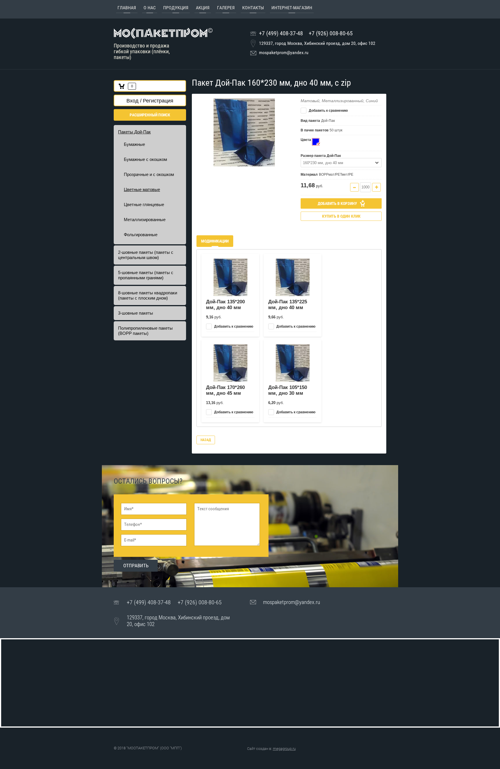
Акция (202, 7)
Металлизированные (145, 219)
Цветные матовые (142, 189)
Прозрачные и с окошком (149, 174)
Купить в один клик (341, 216)
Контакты (253, 7)
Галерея (226, 7)
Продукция (175, 7)
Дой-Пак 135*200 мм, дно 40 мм (225, 304)
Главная (126, 7)
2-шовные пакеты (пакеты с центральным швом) (145, 255)
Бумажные (134, 144)
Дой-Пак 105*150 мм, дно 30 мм (287, 390)
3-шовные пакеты (135, 313)
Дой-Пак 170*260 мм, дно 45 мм (225, 390)
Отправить (135, 565)
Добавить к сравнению (328, 111)
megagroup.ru (284, 748)
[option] (244, 132)
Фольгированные (140, 234)
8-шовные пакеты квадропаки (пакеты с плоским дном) (147, 295)
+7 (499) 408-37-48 (281, 33)
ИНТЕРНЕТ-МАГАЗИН (291, 7)
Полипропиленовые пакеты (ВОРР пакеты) (145, 331)
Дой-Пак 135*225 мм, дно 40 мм (287, 304)
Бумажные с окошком (145, 159)
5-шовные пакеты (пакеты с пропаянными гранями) (145, 275)
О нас (150, 7)
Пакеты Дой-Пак (134, 131)
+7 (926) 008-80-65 (331, 33)
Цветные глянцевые (144, 204)
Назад (206, 440)
